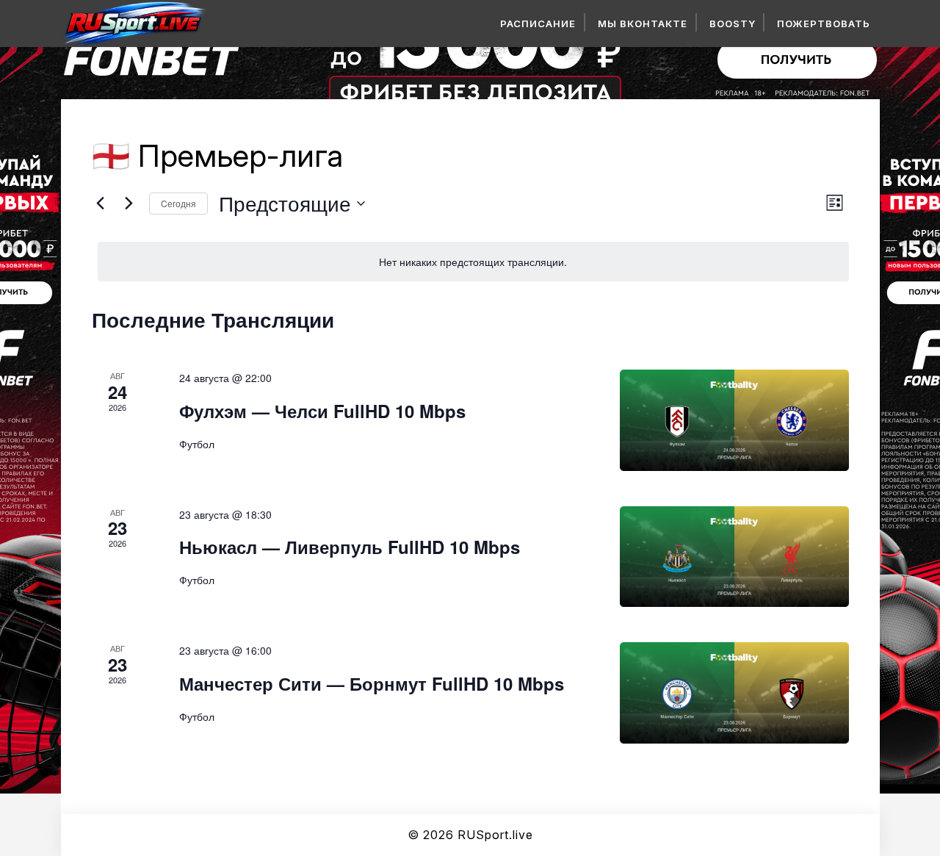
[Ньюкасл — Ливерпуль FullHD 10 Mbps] (734, 557)
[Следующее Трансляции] (129, 203)
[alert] (473, 262)
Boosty (732, 23)
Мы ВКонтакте (642, 23)
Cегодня (178, 203)
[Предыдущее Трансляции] (100, 203)
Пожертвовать (823, 23)
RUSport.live (495, 834)
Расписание (538, 23)
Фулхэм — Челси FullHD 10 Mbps (322, 410)
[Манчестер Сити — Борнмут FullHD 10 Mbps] (734, 693)
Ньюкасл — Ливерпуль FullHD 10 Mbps (349, 546)
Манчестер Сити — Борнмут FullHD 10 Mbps (371, 683)
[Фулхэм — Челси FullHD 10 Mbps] (734, 420)
